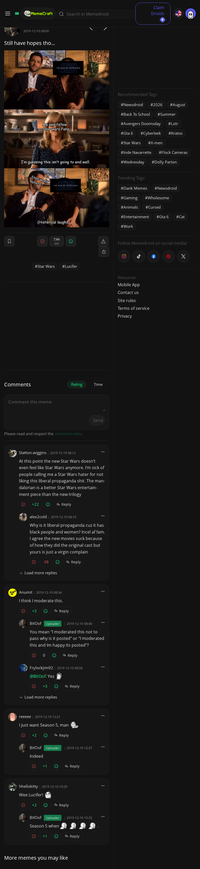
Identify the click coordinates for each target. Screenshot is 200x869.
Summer (168, 114)
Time (98, 384)
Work (128, 226)
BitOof (35, 623)
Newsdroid (133, 104)
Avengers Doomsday (142, 123)
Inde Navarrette (137, 152)
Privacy (125, 316)
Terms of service (133, 308)
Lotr (174, 123)
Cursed (154, 207)
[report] (103, 241)
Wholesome (158, 197)
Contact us (128, 292)
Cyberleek (152, 133)
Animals (130, 207)
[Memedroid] (16, 13)
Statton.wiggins (32, 452)
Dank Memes (135, 188)
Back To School (136, 114)
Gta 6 (128, 133)
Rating (76, 384)
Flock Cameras (174, 152)
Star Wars (46, 266)
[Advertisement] (157, 51)
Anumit (25, 592)
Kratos (177, 133)
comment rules (68, 433)
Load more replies (40, 572)
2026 (157, 104)
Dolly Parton (165, 162)
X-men (156, 142)
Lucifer (71, 266)
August (179, 104)
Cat (182, 216)
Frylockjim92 (41, 667)
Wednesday (133, 162)
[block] (104, 252)
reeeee (25, 716)
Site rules (127, 300)
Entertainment (136, 216)
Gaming (130, 197)
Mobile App (129, 285)
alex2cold (38, 516)
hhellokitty (28, 786)
